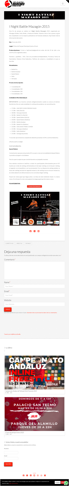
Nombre (6, 448)
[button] (63, 4)
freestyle (19, 243)
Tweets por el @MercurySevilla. (12, 334)
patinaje (28, 243)
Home (34, 473)
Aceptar (57, 482)
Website (7, 300)
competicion (9, 243)
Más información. (13, 483)
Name (7, 282)
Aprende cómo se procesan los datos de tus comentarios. (42, 312)
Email (7, 291)
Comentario (9, 259)
